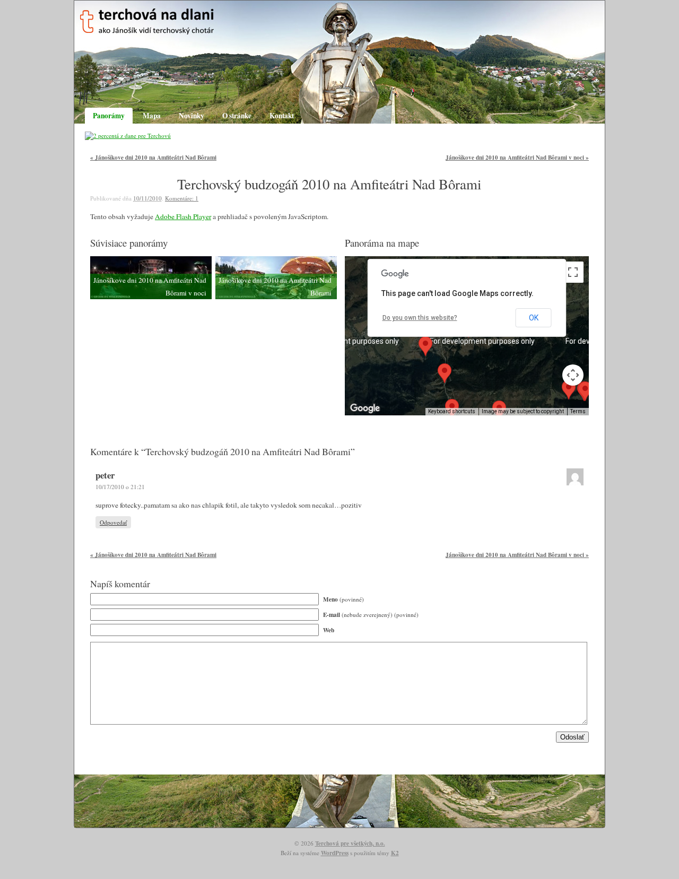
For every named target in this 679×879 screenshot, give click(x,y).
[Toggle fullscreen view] (573, 272)
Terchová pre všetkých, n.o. (350, 843)
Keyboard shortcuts (451, 411)
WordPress (335, 852)
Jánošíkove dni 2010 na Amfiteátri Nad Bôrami (153, 157)
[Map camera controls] (573, 375)
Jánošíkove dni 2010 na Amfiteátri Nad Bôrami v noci (517, 157)
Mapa (152, 115)
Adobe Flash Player (183, 216)
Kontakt (281, 115)
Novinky (191, 115)
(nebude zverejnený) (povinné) (371, 615)
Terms (578, 411)
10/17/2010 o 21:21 (120, 487)
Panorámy (109, 115)
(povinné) (343, 599)
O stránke (236, 115)
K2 (395, 852)
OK (533, 318)
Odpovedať (113, 522)
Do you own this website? (419, 317)
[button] (585, 391)
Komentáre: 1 (181, 198)
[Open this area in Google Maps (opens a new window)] (364, 408)
